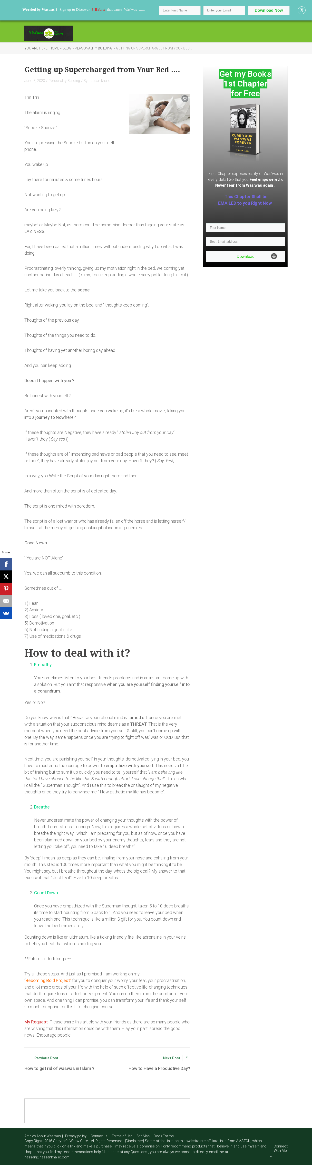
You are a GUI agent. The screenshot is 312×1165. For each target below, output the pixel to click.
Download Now (269, 10)
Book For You (164, 1136)
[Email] (6, 601)
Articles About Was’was (42, 1136)
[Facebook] (6, 564)
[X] (6, 576)
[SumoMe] (6, 613)
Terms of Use (122, 1136)
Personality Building (64, 80)
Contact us (99, 1136)
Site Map (143, 1136)
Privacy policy (76, 1136)
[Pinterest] (6, 589)
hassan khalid (99, 80)
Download (245, 256)
